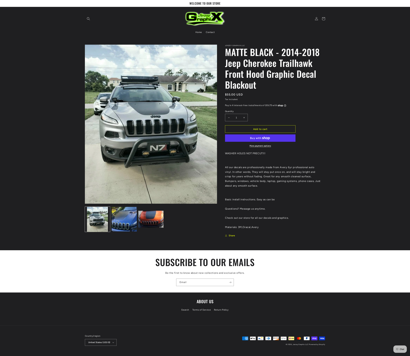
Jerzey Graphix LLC (300, 344)
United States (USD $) (99, 342)
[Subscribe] (230, 282)
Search (185, 309)
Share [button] (232, 235)
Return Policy (221, 309)
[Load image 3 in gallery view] (151, 219)
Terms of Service (201, 309)
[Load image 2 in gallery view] (124, 219)
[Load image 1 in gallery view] (97, 219)
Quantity (229, 111)
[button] (88, 18)
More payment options (260, 146)
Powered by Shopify (317, 344)
